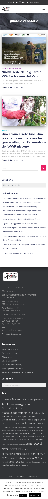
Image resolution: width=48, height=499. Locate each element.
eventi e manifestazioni (11, 68)
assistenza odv (6, 424)
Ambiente (5, 130)
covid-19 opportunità (36, 430)
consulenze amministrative (19, 430)
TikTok (10, 2)
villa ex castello (10, 465)
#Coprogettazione (35, 400)
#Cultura (7, 404)
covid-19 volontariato (27, 433)
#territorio (31, 417)
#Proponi (23, 417)
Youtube (23, 2)
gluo (20, 436)
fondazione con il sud (10, 436)
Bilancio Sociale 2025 (9, 361)
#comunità (19, 399)
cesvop (5, 427)
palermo (5, 439)
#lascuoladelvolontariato (17, 412)
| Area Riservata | (34, 2)
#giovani (24, 404)
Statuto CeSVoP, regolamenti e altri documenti (18, 372)
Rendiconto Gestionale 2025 (12, 365)
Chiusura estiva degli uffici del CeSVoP (18, 253)
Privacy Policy (7, 357)
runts (21, 439)
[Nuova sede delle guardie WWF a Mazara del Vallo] (24, 49)
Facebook (13, 2)
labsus (25, 436)
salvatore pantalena (30, 439)
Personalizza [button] (34, 495)
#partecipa (15, 416)
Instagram (20, 2)
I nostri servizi (33, 476)
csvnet (39, 433)
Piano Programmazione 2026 (12, 369)
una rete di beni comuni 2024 (24, 457)
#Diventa (16, 405)
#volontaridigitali (9, 419)
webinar (25, 465)
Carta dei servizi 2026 (9, 353)
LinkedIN (27, 2)
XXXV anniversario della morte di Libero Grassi (21, 219)
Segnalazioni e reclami (10, 349)
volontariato (19, 465)
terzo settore (40, 439)
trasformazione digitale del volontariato (14, 444)
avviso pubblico (15, 424)
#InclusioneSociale (13, 408)
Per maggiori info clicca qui (11, 334)
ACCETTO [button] (23, 495)
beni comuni (28, 423)
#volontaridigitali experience (31, 419)
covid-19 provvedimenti (10, 433)
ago (19, 87)
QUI (13, 298)
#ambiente (6, 399)
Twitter (17, 2)
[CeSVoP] (7, 9)
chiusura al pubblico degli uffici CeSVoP (21, 427)
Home (11, 476)
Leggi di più (12, 495)
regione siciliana (14, 439)
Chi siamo (20, 476)
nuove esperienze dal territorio (36, 436)
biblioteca (40, 423)
